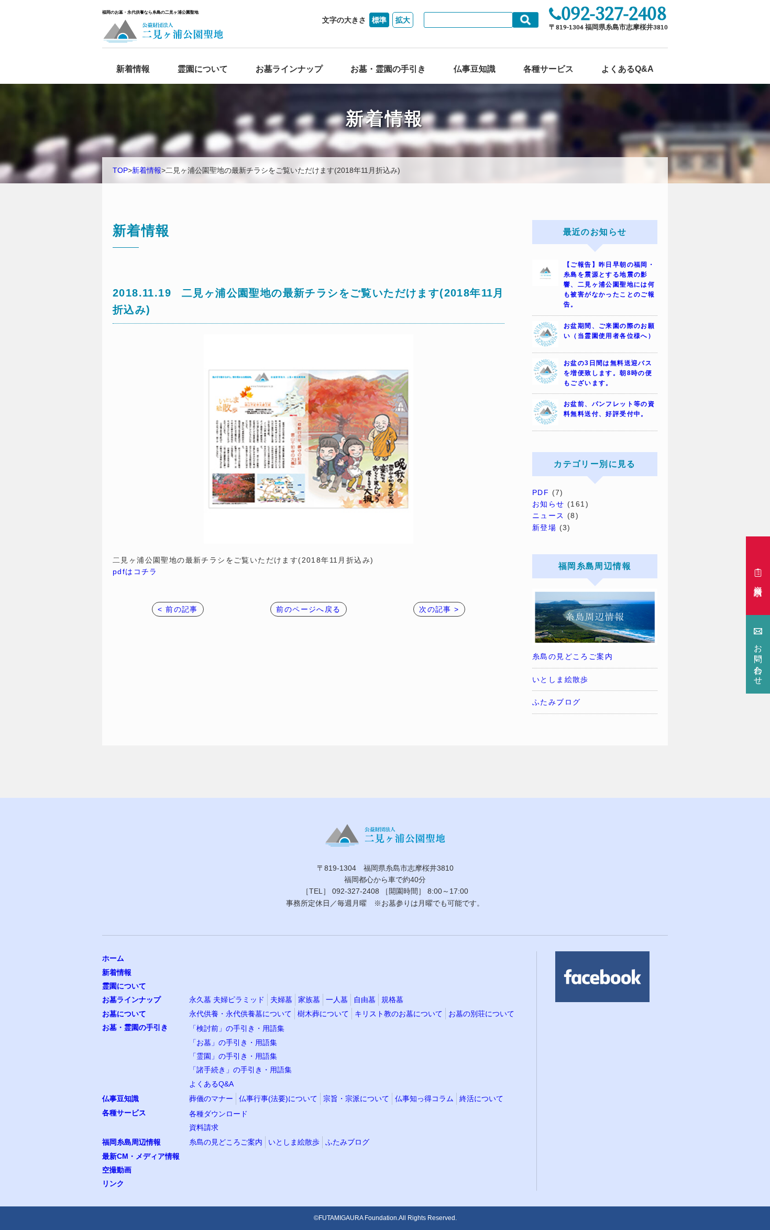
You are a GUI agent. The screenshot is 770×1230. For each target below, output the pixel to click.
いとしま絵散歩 (560, 679)
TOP (120, 170)
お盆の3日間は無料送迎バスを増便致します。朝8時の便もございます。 (608, 373)
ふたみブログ (556, 702)
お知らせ (548, 504)
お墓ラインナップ (289, 68)
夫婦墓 (281, 999)
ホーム (113, 958)
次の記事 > (439, 609)
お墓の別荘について (481, 1013)
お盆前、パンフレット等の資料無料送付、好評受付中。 (609, 409)
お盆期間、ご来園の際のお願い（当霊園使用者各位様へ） (609, 330)
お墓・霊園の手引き (388, 68)
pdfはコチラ (135, 571)
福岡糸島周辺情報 (131, 1142)
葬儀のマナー (211, 1098)
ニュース (548, 515)
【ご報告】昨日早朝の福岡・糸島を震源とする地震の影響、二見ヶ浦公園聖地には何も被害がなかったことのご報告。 (609, 285)
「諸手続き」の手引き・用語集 (240, 1070)
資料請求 (203, 1127)
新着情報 (133, 68)
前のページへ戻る (308, 609)
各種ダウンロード (218, 1114)
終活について (481, 1098)
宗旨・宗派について (356, 1098)
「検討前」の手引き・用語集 (236, 1028)
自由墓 (365, 999)
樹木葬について (323, 1013)
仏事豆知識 (475, 68)
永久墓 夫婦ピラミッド (227, 999)
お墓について (124, 1013)
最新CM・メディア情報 (141, 1156)
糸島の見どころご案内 (572, 656)
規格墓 (392, 999)
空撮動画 (116, 1170)
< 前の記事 (177, 609)
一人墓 (337, 999)
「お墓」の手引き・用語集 (233, 1042)
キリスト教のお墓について (399, 1013)
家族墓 (309, 999)
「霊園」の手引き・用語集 (233, 1056)
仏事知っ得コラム (424, 1098)
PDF (540, 492)
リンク (113, 1183)
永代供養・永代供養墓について (240, 1013)
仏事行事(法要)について (278, 1098)
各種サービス (548, 68)
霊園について (203, 68)
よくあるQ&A (627, 68)
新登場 (544, 527)
